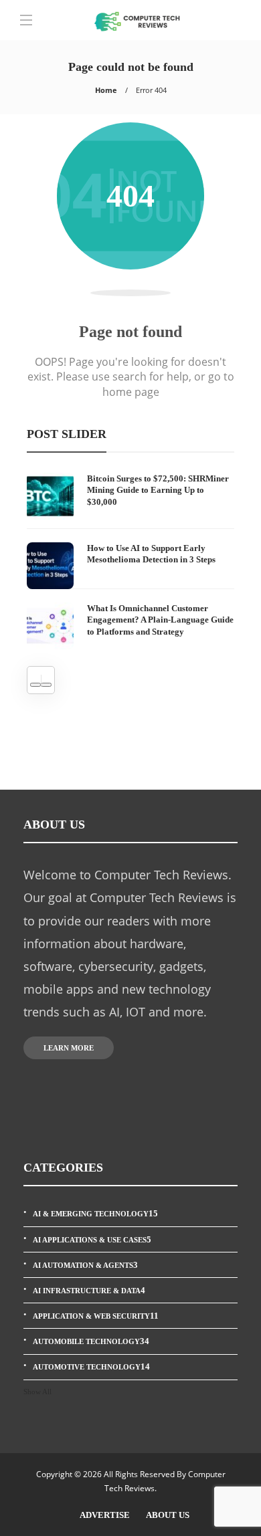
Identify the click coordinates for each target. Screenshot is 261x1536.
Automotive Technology (91, 1366)
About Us (167, 1515)
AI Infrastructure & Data (89, 1290)
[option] (130, 561)
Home (106, 90)
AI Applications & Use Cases (92, 1239)
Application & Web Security (96, 1316)
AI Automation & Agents (85, 1265)
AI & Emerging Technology (95, 1213)
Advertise (105, 1515)
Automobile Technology (91, 1341)
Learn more (69, 1048)
